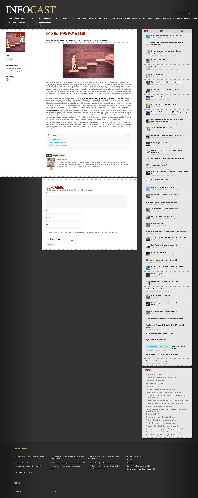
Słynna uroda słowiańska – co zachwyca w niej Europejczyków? (165, 159)
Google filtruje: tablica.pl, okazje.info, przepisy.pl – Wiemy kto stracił (169, 172)
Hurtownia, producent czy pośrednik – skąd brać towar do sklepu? (166, 231)
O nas (31, 18)
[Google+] (51, 168)
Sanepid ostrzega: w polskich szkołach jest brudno (162, 417)
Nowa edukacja (150, 386)
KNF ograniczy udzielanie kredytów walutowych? (161, 260)
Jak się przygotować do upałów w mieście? (164, 104)
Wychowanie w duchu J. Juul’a (155, 383)
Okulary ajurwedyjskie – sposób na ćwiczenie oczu (161, 202)
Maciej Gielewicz (163, 37)
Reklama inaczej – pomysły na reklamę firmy (159, 333)
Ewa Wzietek (162, 197)
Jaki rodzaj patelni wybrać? (159, 143)
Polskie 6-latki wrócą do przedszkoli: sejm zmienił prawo (163, 392)
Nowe (146, 31)
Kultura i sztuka (102, 18)
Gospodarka (77, 18)
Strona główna (13, 18)
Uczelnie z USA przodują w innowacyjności (159, 406)
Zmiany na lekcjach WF (153, 414)
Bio (50, 155)
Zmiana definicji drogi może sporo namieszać (165, 89)
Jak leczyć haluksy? (157, 74)
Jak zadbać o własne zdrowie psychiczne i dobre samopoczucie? (166, 52)
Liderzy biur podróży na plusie (160, 295)
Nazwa (48, 211)
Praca (150, 18)
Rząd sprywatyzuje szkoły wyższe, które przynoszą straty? (164, 429)
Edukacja (48, 18)
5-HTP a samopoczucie (54, 139)
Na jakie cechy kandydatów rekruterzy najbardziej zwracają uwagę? (167, 44)
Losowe (180, 31)
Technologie (12, 22)
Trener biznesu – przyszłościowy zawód (18, 71)
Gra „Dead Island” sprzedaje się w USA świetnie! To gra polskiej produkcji (165, 326)
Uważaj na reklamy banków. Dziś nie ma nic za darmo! (162, 354)
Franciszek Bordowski (164, 137)
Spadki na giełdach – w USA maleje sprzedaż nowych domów (164, 319)
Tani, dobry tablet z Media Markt (161, 216)
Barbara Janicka (163, 61)
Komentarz (50, 193)
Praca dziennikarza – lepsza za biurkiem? (164, 311)
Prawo (158, 18)
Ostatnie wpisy (59, 155)
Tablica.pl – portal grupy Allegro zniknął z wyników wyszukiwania (167, 151)
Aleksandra (156, 161)
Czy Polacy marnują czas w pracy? (58, 145)
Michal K (161, 91)
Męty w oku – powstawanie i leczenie (162, 187)
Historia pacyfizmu (157, 224)
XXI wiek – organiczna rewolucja (161, 274)
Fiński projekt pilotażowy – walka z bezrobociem (161, 377)
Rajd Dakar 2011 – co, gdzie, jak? (156, 340)
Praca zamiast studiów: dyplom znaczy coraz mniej (162, 426)
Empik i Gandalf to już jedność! (155, 289)
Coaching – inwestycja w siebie (155, 380)
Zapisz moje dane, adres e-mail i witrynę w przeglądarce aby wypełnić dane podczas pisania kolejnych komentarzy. (83, 232)
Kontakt (24, 18)
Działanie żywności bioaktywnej (57, 142)
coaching (9, 59)
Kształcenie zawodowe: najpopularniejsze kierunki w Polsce (164, 403)
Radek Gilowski (162, 55)
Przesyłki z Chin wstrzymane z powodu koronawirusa (167, 266)
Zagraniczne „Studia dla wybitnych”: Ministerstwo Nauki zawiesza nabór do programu (167, 396)
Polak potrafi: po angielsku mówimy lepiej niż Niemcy (162, 435)
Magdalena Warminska (164, 189)
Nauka (127, 18)
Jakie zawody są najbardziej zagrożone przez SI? (166, 35)
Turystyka (23, 22)
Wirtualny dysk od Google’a (160, 180)
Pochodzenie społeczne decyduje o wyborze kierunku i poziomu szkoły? (168, 400)
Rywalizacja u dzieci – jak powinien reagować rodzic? (167, 82)
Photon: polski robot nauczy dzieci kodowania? (160, 389)
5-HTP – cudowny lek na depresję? (156, 165)
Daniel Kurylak (59, 40)
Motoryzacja (118, 18)
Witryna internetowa (52, 225)
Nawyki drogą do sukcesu (14, 68)
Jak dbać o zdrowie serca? (159, 59)
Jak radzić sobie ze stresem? (160, 67)
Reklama (167, 18)
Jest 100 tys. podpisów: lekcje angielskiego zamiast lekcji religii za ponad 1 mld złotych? (167, 410)
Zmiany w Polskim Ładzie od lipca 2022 (163, 128)
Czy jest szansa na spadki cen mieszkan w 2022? (166, 135)
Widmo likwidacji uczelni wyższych (178, 347)
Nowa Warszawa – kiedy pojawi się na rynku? (165, 245)
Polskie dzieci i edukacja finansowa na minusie (160, 423)
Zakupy (33, 22)
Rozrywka (178, 18)
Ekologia (57, 18)
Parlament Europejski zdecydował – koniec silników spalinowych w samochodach (167, 120)
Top (161, 31)
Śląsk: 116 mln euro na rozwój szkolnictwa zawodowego (163, 432)
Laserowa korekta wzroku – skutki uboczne (164, 195)
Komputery (88, 18)
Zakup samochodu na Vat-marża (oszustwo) (164, 209)
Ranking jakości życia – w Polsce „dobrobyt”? (165, 281)
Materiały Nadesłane (164, 255)
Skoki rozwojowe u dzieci (153, 374)
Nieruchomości (138, 18)
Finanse (66, 18)
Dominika (156, 350)
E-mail (48, 218)
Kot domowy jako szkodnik (159, 253)
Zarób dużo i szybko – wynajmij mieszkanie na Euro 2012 (168, 238)
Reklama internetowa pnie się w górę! (157, 361)
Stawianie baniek (156, 97)
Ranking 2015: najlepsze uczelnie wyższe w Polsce (161, 420)
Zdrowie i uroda (45, 22)
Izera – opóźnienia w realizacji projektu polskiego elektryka (169, 112)
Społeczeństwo (190, 18)
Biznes (38, 18)
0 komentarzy (104, 40)
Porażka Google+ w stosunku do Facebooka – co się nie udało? (168, 304)
